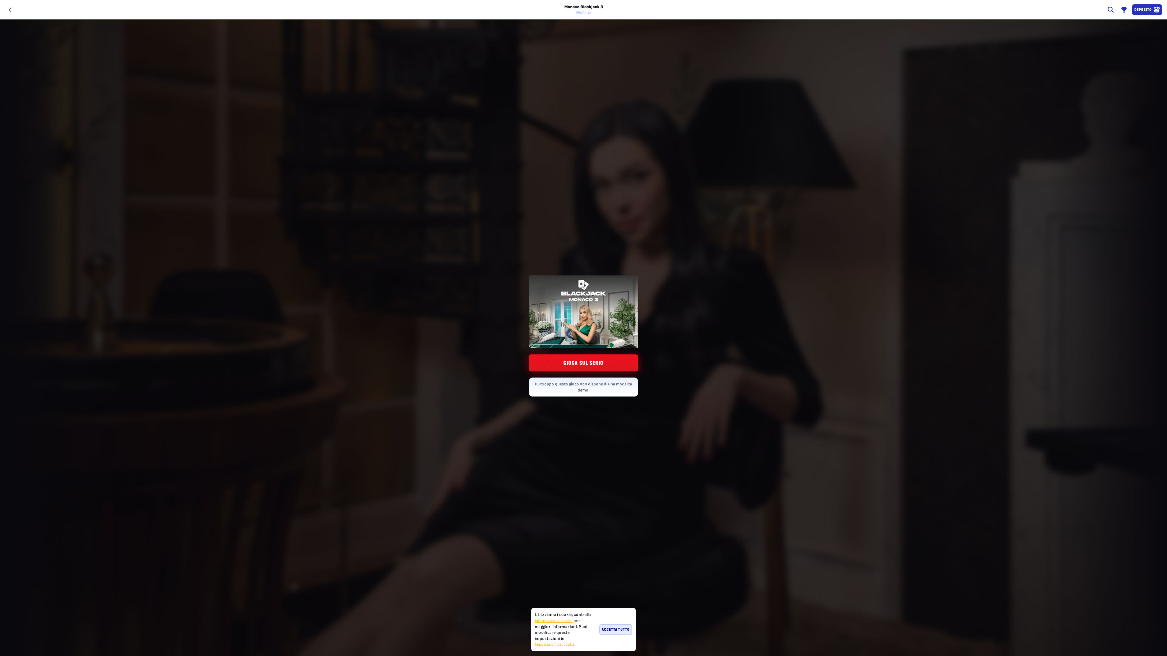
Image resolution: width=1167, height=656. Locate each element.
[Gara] (1124, 9)
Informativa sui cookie (554, 620)
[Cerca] (1110, 9)
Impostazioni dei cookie (555, 644)
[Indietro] (10, 9)
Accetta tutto (616, 629)
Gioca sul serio (583, 363)
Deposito (1143, 9)
